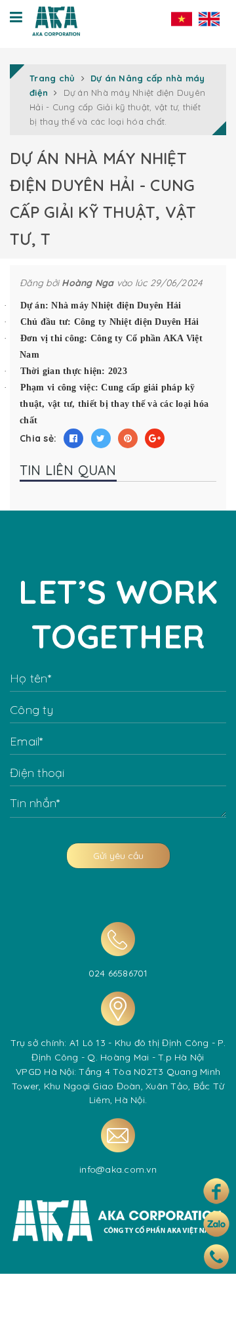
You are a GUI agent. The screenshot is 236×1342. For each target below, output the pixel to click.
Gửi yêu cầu (118, 856)
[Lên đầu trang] (211, 1321)
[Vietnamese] (181, 18)
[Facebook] (216, 1191)
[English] (209, 18)
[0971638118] (216, 1257)
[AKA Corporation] (56, 18)
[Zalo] (216, 1224)
